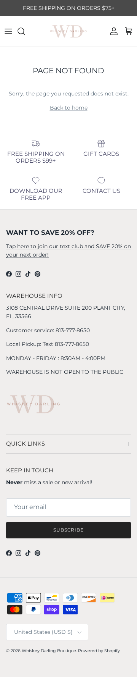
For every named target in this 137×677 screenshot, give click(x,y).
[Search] (25, 31)
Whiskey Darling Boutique (49, 650)
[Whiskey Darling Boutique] (68, 31)
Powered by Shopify (99, 650)
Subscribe (68, 530)
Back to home (69, 107)
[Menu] (8, 31)
